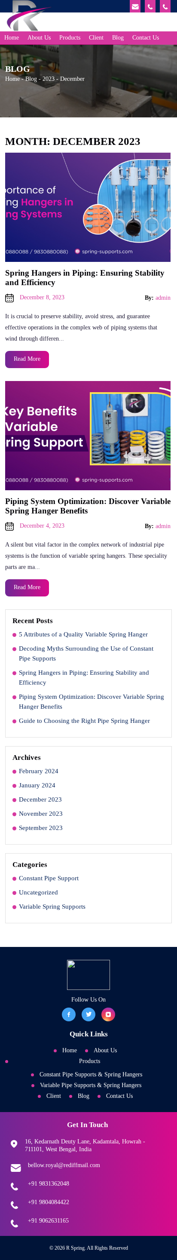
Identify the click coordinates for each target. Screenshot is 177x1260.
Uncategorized (38, 892)
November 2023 (41, 813)
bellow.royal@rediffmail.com (64, 1165)
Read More (27, 359)
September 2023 (41, 827)
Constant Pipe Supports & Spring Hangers (91, 1074)
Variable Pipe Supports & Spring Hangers (90, 1085)
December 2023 (40, 799)
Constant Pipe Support (49, 878)
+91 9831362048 (48, 1183)
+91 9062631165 (48, 1220)
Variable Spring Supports (52, 906)
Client (96, 37)
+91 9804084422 (48, 1202)
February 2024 (38, 771)
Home (11, 37)
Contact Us (145, 37)
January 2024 (37, 785)
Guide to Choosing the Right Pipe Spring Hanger (84, 720)
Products (69, 37)
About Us (39, 37)
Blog (118, 37)
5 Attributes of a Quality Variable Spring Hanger (83, 634)
